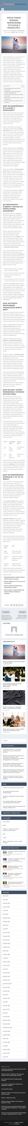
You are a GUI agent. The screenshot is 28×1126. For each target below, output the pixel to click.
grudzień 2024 (6, 918)
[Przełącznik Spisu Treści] (22, 86)
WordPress (17, 1124)
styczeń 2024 (6, 932)
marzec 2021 (6, 1009)
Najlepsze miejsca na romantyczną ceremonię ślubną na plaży (13, 1093)
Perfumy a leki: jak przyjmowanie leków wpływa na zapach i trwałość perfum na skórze (13, 1113)
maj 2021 (5, 1002)
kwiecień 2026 (6, 903)
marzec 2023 (6, 939)
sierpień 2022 (6, 947)
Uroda (4, 837)
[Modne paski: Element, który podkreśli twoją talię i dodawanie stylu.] (14, 719)
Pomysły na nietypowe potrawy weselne (13, 787)
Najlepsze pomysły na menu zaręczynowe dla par (15, 866)
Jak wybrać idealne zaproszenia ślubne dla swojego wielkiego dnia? (14, 807)
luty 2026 (5, 910)
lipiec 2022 (5, 950)
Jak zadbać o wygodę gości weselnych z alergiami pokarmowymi (12, 875)
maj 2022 (5, 958)
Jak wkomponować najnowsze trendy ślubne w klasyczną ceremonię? (13, 883)
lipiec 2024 (5, 925)
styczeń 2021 (6, 1016)
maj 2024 (5, 928)
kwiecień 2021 (6, 1005)
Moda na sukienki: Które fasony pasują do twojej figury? (14, 662)
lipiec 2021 (5, 994)
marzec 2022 (6, 965)
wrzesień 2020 (6, 1031)
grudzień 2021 (6, 976)
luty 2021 (5, 1013)
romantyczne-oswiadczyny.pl (17, 30)
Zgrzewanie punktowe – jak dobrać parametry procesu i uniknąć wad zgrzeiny (12, 751)
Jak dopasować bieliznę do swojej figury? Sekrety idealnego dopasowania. (12, 685)
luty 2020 (5, 1056)
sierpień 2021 (6, 991)
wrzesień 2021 (6, 987)
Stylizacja (11, 464)
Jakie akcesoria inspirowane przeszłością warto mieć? (14, 95)
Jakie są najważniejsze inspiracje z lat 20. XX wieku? (14, 101)
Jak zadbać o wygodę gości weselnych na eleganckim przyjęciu (12, 1084)
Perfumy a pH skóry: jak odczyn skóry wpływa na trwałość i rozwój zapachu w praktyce (13, 777)
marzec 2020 (6, 1053)
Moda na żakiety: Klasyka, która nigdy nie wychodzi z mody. (12, 1102)
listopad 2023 (6, 936)
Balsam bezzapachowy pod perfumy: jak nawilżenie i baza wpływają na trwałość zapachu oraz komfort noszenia (13, 771)
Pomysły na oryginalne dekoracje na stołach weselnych (16, 859)
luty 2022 (5, 969)
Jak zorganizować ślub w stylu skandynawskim (11, 792)
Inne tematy (6, 821)
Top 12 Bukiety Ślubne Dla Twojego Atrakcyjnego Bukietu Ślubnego (12, 802)
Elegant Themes (19, 1122)
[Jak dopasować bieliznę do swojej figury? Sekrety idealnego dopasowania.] (14, 674)
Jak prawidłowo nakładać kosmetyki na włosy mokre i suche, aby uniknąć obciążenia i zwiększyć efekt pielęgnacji (13, 765)
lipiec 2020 (5, 1038)
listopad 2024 (6, 921)
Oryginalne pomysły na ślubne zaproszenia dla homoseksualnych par (13, 1069)
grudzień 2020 (6, 1020)
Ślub (4, 834)
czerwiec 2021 (6, 998)
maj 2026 (5, 899)
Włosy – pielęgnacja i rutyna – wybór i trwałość (13, 842)
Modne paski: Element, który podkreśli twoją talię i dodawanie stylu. (13, 729)
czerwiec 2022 (6, 954)
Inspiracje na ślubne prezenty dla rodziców (16, 852)
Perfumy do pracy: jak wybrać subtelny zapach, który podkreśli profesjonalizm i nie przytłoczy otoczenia (13, 1108)
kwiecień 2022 (6, 961)
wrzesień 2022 (6, 943)
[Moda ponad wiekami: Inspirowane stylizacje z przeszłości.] (14, 44)
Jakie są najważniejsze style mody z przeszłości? (12, 89)
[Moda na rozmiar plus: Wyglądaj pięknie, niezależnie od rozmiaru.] (14, 697)
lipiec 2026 (5, 896)
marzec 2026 (6, 907)
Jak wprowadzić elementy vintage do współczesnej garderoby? (13, 92)
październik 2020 (7, 1027)
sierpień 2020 (6, 1035)
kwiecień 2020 (6, 1049)
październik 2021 (7, 983)
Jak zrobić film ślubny (7, 1089)
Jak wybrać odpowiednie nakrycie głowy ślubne (13, 797)
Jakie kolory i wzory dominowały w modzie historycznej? (14, 98)
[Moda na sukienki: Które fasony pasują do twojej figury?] (14, 652)
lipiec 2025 (5, 914)
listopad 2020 (6, 1024)
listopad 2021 (6, 980)
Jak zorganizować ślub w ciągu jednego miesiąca (11, 1079)
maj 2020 (5, 1046)
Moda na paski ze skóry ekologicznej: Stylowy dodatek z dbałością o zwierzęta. (14, 591)
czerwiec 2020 (6, 1042)
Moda (12, 32)
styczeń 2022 (6, 972)
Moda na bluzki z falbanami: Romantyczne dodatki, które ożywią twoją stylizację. (12, 1074)
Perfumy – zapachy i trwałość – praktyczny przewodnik (11, 829)
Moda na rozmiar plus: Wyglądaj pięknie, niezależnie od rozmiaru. (12, 707)
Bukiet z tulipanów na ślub (8, 1097)
